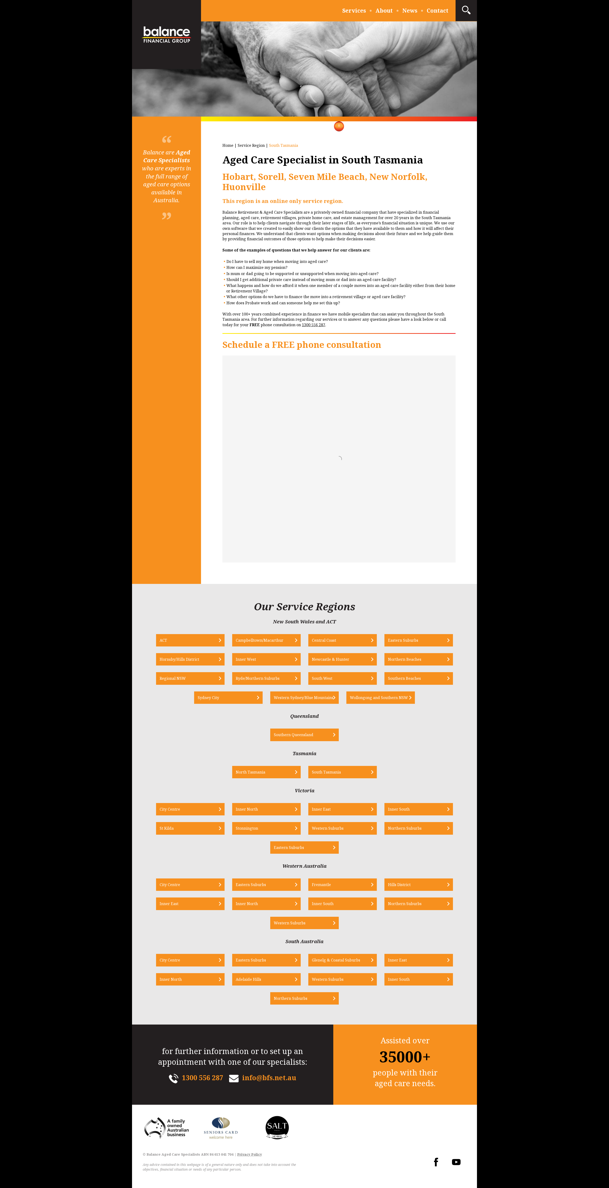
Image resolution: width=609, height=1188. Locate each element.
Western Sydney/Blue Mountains (303, 697)
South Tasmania (326, 772)
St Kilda (167, 828)
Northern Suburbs (405, 828)
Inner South (399, 809)
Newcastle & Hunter (330, 659)
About (384, 10)
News (409, 10)
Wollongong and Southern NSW (379, 697)
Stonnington (247, 828)
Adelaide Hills (248, 979)
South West (322, 678)
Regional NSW (173, 678)
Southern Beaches (404, 678)
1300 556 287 (313, 324)
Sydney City (208, 697)
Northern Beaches (404, 659)
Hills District (399, 884)
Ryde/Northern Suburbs (258, 678)
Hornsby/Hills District (179, 659)
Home (227, 145)
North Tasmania (250, 772)
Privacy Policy (249, 1154)
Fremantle (321, 884)
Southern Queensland (293, 734)
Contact (437, 10)
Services (354, 10)
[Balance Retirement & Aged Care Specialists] (166, 34)
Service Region (251, 145)
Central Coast (324, 640)
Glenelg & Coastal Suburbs (336, 960)
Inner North (247, 809)
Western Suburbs (328, 828)
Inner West (246, 659)
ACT (163, 640)
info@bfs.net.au (269, 1077)
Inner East (321, 809)
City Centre (170, 809)
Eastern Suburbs (403, 640)
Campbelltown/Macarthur (259, 640)
